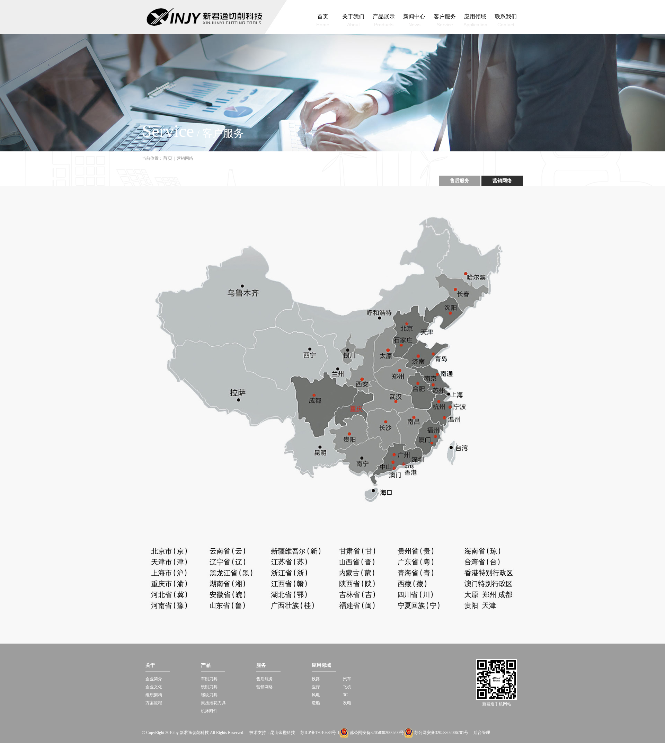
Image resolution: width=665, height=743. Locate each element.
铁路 (316, 678)
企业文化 (153, 686)
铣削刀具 (209, 686)
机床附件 (209, 710)
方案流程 (153, 702)
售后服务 (459, 180)
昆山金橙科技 (282, 732)
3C (345, 694)
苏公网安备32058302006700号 (377, 732)
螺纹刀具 (209, 694)
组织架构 (153, 694)
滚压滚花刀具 (213, 702)
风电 (316, 694)
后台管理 (481, 732)
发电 (347, 702)
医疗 (316, 686)
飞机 (347, 686)
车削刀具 (209, 678)
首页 (167, 158)
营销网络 (502, 180)
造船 (316, 702)
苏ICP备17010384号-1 (319, 732)
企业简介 (153, 678)
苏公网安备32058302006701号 (441, 732)
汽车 (347, 678)
